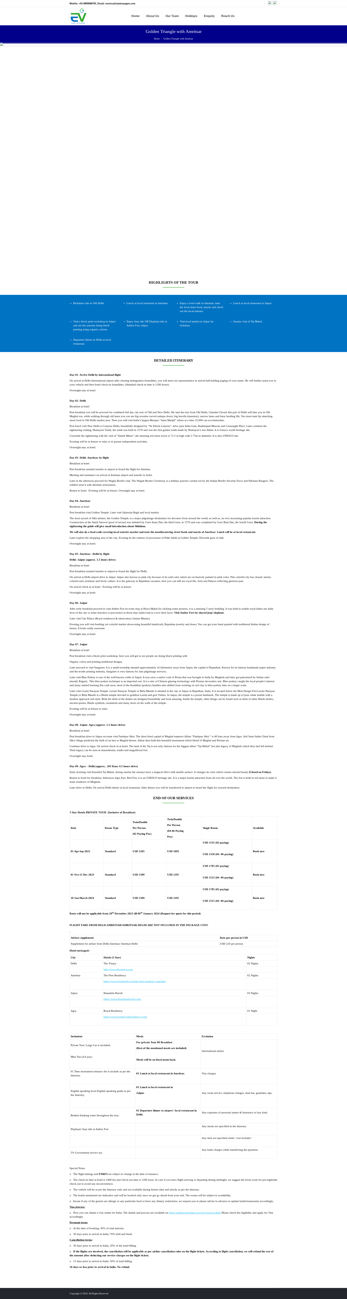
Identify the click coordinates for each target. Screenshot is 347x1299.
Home (157, 38)
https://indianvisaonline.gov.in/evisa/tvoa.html (195, 1212)
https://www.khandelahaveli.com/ (122, 999)
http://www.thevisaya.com (118, 969)
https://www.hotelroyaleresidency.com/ (125, 1016)
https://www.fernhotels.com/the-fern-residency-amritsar (135, 981)
